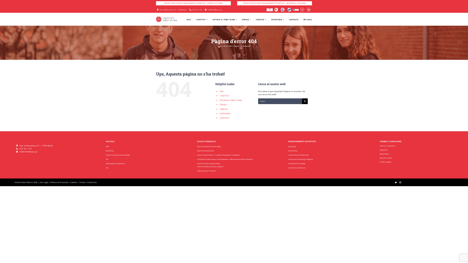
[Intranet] (283, 8)
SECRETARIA (225, 113)
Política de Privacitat (59, 182)
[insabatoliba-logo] (167, 17)
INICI (222, 91)
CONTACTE (224, 118)
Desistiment (384, 154)
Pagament (384, 150)
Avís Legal (44, 182)
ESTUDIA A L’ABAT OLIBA (231, 100)
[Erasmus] (296, 10)
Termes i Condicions (387, 146)
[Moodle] (276, 8)
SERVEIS (223, 104)
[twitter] (396, 182)
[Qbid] (289, 8)
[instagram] (400, 182)
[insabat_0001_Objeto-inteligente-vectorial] (302, 9)
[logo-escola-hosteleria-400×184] (270, 9)
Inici (220, 46)
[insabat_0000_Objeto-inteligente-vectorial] (309, 9)
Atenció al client (386, 158)
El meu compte (385, 162)
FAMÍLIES (224, 109)
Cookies (73, 182)
